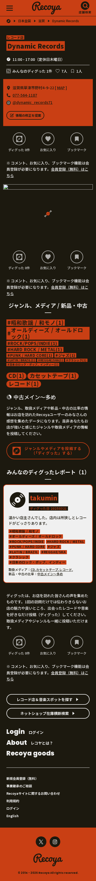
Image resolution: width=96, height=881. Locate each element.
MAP (61, 87)
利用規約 (12, 800)
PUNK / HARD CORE (28, 547)
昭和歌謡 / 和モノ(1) (37, 322)
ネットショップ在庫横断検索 (44, 713)
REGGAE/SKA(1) (51, 360)
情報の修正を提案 (28, 115)
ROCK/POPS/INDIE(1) (33, 343)
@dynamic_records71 (33, 102)
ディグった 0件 (19, 149)
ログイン (24, 732)
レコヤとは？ (29, 743)
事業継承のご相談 (19, 786)
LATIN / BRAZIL (25, 552)
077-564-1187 (25, 95)
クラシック (20, 557)
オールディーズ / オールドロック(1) (47, 333)
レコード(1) (24, 384)
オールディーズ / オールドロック (37, 536)
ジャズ (55, 547)
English (12, 815)
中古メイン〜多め (50, 573)
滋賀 (41, 21)
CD (33, 569)
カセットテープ (47, 569)
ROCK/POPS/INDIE (28, 542)
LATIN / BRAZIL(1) (22, 360)
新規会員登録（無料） (22, 778)
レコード (65, 569)
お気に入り (48, 149)
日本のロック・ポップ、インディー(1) (34, 364)
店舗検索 (85, 12)
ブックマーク (76, 149)
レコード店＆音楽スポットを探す (45, 699)
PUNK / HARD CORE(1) (31, 355)
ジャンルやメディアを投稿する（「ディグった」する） (53, 451)
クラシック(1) (77, 360)
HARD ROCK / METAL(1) (36, 349)
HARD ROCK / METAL (66, 542)
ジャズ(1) (66, 355)
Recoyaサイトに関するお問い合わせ (33, 793)
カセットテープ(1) (53, 376)
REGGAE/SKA (55, 552)
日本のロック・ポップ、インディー (39, 562)
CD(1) (16, 376)
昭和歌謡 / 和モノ (25, 531)
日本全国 (24, 21)
